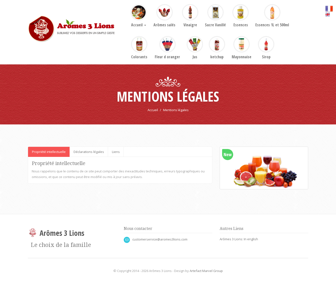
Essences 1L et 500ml (272, 25)
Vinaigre (190, 25)
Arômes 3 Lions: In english (239, 239)
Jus (195, 57)
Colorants (139, 57)
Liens (116, 152)
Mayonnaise (241, 57)
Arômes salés (164, 25)
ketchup (217, 57)
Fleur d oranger (167, 57)
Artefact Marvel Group (206, 271)
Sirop (266, 57)
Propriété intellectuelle (49, 152)
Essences (240, 25)
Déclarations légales (89, 152)
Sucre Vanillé (215, 25)
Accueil (137, 25)
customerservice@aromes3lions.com (159, 239)
